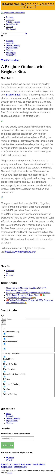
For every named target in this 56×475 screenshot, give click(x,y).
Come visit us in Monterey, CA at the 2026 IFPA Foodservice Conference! (26, 289)
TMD (9, 473)
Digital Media (12, 24)
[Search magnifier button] (3, 322)
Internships (26, 464)
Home (8, 413)
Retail (11, 457)
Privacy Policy (20, 467)
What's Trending (10, 60)
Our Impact (11, 29)
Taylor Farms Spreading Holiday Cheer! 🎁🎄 (25, 295)
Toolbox (9, 26)
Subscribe (9, 408)
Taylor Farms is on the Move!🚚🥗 (21, 298)
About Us (10, 19)
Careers (16, 464)
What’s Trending (13, 22)
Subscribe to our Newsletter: (15, 433)
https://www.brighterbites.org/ (20, 251)
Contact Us (10, 55)
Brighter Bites (12, 94)
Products (9, 17)
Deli (10, 460)
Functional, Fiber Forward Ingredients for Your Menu (28, 293)
